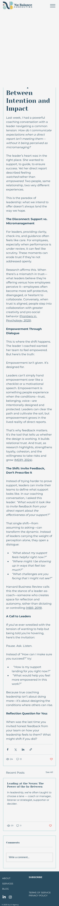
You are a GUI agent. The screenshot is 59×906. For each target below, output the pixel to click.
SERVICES (7, 883)
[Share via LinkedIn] (23, 749)
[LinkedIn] (4, 897)
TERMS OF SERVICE (40, 892)
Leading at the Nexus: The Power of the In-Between (25, 785)
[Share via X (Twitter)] (15, 749)
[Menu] (52, 5)
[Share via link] (30, 749)
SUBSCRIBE (35, 877)
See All (49, 772)
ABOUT (6, 878)
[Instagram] (10, 897)
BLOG (5, 888)
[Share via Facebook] (7, 749)
